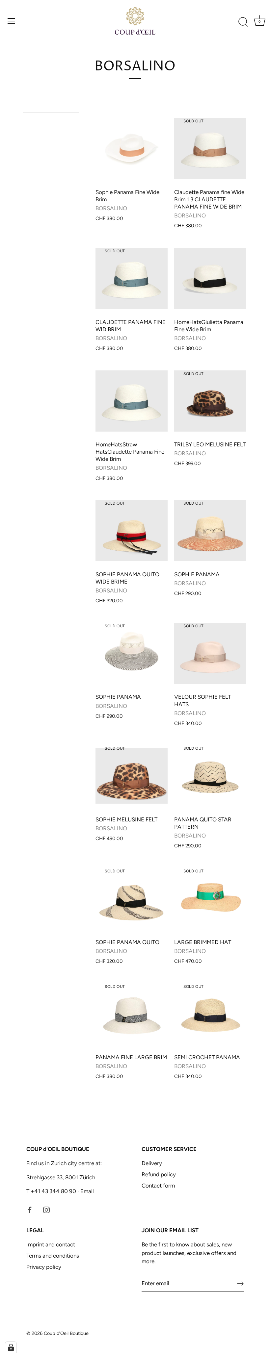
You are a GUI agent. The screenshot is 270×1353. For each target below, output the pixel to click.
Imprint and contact (50, 1244)
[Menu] (11, 21)
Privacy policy (43, 1267)
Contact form (158, 1185)
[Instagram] (46, 1209)
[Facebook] (29, 1209)
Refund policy (159, 1174)
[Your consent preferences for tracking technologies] (10, 1347)
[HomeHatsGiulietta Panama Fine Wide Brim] (210, 278)
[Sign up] (240, 1283)
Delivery (152, 1163)
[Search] (243, 22)
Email (86, 1191)
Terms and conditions (52, 1255)
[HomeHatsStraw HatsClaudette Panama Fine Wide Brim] (131, 401)
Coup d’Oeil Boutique (66, 1333)
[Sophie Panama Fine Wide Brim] (131, 149)
